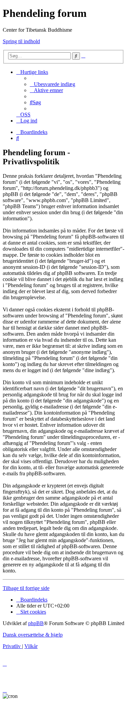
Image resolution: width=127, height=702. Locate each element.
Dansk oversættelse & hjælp (33, 635)
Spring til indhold (21, 41)
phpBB (36, 623)
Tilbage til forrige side (26, 588)
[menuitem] (52, 84)
